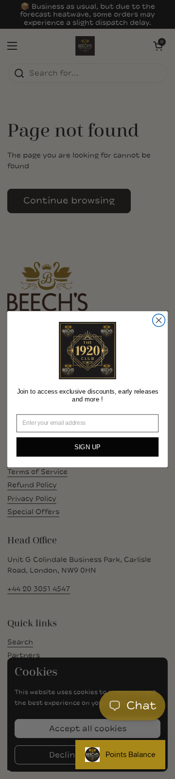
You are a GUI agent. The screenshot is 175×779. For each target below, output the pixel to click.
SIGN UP (87, 447)
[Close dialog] (159, 320)
